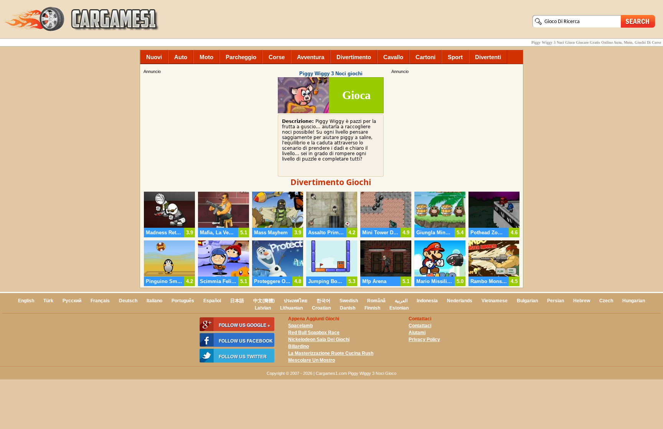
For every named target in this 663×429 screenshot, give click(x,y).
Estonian (399, 308)
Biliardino (298, 346)
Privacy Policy (424, 339)
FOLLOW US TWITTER (243, 356)
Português (183, 300)
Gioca (356, 95)
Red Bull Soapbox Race (314, 332)
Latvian (263, 308)
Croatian (321, 308)
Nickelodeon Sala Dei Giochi (319, 339)
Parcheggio (241, 57)
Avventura (310, 57)
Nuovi (154, 57)
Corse (277, 57)
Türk (48, 300)
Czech (606, 300)
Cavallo (393, 57)
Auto (180, 57)
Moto (206, 57)
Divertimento (353, 57)
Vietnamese (495, 300)
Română (376, 300)
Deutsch (128, 300)
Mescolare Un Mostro (311, 360)
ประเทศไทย (295, 300)
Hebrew (581, 300)
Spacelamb (300, 325)
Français (100, 300)
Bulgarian (527, 300)
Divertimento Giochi (330, 182)
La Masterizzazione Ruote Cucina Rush (330, 353)
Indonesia (427, 300)
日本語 (237, 300)
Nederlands (459, 300)
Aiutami (417, 332)
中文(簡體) (264, 300)
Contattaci (420, 325)
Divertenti (488, 57)
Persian (555, 300)
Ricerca (638, 21)
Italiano (154, 300)
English (26, 300)
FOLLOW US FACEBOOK (246, 340)
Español (212, 300)
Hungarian (633, 300)
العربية (401, 300)
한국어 (323, 300)
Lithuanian (291, 308)
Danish (347, 308)
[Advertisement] (456, 128)
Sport (455, 57)
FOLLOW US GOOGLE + (244, 324)
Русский (72, 300)
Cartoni (425, 57)
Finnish (372, 308)
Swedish (349, 300)
